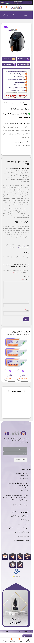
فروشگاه (21, 103)
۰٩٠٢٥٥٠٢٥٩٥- (23, 485)
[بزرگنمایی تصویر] (26, 49)
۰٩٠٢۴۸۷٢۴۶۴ (23, 490)
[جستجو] (13, 15)
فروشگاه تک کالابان (23, 247)
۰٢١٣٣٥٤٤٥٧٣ (23, 478)
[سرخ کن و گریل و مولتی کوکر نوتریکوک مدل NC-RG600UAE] (23, 402)
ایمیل (27, 310)
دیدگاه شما (25, 280)
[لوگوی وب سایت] (16, 8)
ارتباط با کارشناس (22, 375)
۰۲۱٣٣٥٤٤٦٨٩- (23, 476)
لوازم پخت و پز (15, 103)
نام (28, 302)
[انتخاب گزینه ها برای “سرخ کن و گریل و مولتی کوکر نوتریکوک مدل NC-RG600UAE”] (27, 406)
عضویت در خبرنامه (21, 459)
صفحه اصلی (27, 103)
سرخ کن (23, 145)
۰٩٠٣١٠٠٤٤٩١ (24, 488)
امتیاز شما (26, 276)
